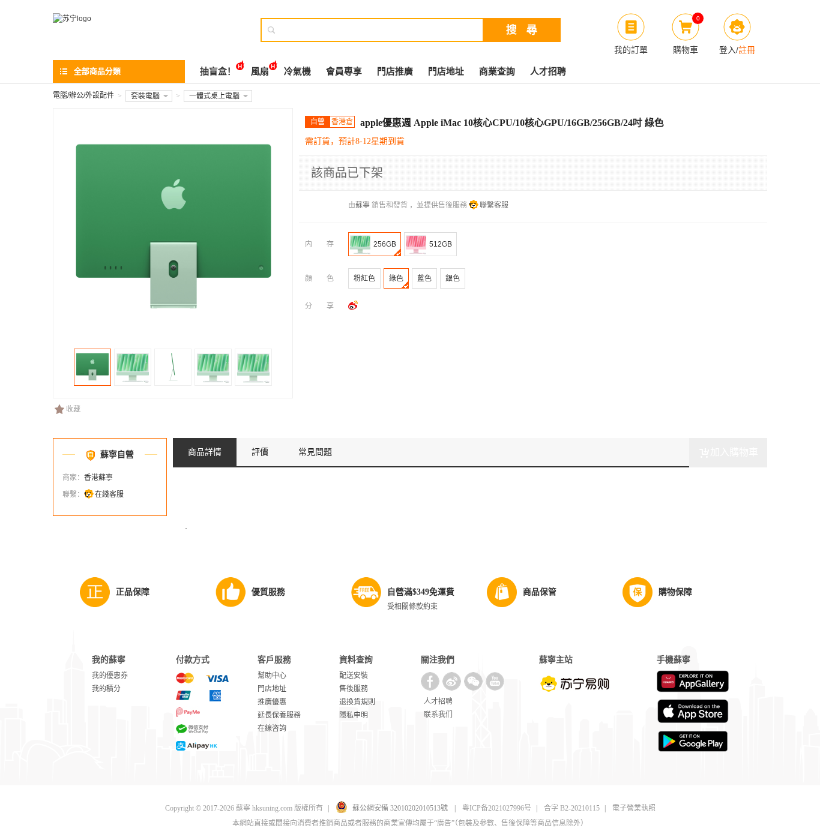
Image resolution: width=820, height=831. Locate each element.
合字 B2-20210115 (572, 808)
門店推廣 (395, 71)
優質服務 (268, 591)
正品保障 (132, 591)
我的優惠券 (110, 675)
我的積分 (106, 689)
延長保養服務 (279, 715)
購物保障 (675, 591)
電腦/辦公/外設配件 (83, 95)
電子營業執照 (634, 808)
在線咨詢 (272, 728)
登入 (727, 50)
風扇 (260, 71)
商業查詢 (497, 71)
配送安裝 (353, 675)
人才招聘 (548, 71)
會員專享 (344, 71)
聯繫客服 (494, 205)
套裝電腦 (145, 96)
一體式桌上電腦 (214, 96)
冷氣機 (297, 71)
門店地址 (446, 71)
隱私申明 (353, 715)
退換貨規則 (357, 702)
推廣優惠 (272, 702)
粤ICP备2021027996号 (496, 808)
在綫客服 (109, 494)
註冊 (746, 50)
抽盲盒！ (218, 71)
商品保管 (539, 591)
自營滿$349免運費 (420, 591)
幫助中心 (272, 675)
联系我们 (438, 714)
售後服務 (353, 689)
